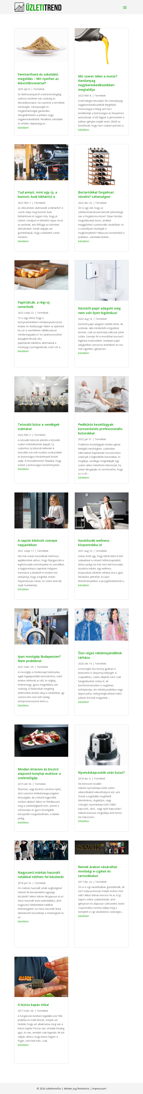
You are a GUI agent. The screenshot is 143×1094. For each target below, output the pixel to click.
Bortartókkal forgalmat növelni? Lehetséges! (96, 194)
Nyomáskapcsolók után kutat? (101, 772)
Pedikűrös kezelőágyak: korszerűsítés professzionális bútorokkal (100, 428)
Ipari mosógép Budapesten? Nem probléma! (39, 658)
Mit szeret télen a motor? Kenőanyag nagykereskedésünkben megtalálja (97, 83)
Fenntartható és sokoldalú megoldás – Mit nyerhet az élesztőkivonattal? (38, 78)
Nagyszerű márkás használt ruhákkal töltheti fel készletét (41, 874)
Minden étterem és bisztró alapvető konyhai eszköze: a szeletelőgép (39, 773)
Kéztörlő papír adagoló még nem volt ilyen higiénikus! (99, 310)
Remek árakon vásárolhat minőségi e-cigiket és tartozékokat (97, 871)
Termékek (38, 89)
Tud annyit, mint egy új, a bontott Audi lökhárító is (37, 194)
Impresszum (99, 1088)
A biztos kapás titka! (33, 1005)
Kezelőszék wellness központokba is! (93, 542)
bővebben (23, 127)
